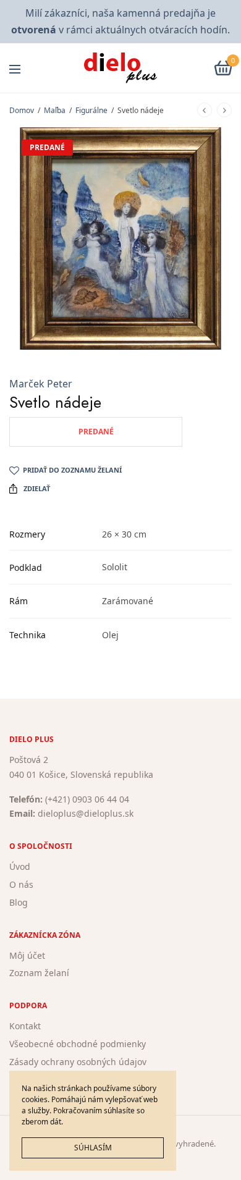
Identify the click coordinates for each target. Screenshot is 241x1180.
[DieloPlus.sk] (121, 68)
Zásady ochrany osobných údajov (77, 1061)
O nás (21, 884)
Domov (21, 110)
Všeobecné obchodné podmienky (77, 1044)
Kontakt (25, 1026)
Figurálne (91, 110)
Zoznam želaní (39, 973)
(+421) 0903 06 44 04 (87, 798)
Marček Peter (40, 383)
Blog (18, 902)
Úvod (19, 866)
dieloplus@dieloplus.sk (85, 813)
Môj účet (27, 955)
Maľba (55, 110)
